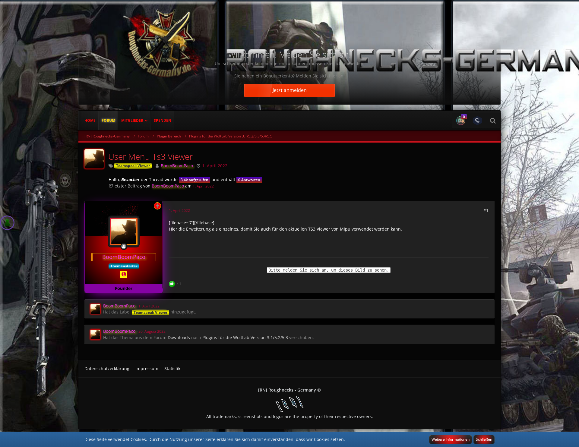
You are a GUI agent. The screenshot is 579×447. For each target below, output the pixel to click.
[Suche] (493, 120)
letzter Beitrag (127, 186)
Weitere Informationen (451, 439)
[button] (460, 120)
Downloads (179, 337)
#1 (486, 210)
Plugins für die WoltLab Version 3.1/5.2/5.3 (245, 337)
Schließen (484, 439)
